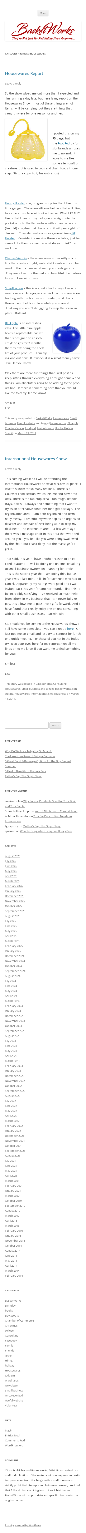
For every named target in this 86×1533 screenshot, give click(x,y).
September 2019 (15, 1206)
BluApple (11, 323)
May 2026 (11, 871)
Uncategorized (14, 1395)
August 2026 (12, 856)
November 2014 (15, 1240)
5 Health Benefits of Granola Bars (25, 771)
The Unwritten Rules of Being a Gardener (30, 756)
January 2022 (13, 1131)
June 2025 (11, 926)
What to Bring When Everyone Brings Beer (46, 831)
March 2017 (12, 1215)
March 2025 (12, 941)
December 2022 (14, 1076)
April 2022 (11, 1116)
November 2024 (15, 961)
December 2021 (14, 1136)
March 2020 (12, 1196)
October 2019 (13, 1201)
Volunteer (11, 1405)
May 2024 (11, 991)
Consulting (60, 684)
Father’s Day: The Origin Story (23, 776)
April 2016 (11, 1220)
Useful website (26, 423)
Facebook (11, 1340)
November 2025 (15, 901)
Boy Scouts (12, 1315)
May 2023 (11, 1051)
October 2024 (13, 966)
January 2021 (13, 1191)
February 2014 (14, 1275)
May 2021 (11, 1171)
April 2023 (11, 1056)
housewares (22, 694)
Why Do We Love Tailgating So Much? (28, 751)
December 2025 (14, 896)
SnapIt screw (14, 288)
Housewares (61, 418)
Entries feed (12, 1435)
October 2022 (13, 1086)
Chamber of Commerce (19, 1320)
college (9, 1330)
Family (9, 1345)
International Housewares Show (36, 459)
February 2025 (14, 946)
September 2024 (15, 971)
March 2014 (12, 1270)
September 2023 (15, 1031)
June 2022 (11, 1106)
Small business (31, 689)
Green (9, 1355)
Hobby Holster (15, 203)
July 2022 (10, 1101)
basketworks (58, 423)
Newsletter (12, 1385)
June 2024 (11, 986)
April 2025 (11, 936)
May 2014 (11, 1260)
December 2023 (14, 1016)
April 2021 (11, 1176)
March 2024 (12, 1001)
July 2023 (10, 1041)
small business (57, 694)
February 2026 (14, 886)
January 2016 (13, 1235)
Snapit (9, 433)
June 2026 (11, 866)
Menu (43, 13)
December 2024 (14, 956)
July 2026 (10, 861)
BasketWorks (44, 418)
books (9, 1310)
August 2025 (12, 916)
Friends (9, 1350)
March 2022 (12, 1121)
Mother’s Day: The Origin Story (42, 826)
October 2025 (13, 906)
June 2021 (11, 1166)
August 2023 (12, 1036)
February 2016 (14, 1230)
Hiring (9, 1360)
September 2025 (15, 911)
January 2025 (13, 951)
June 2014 (11, 1255)
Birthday (10, 1305)
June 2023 (11, 1046)
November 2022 (15, 1081)
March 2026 (12, 881)
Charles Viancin (16, 258)
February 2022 (14, 1126)
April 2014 (11, 1265)
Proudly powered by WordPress (23, 1525)
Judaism (10, 1375)
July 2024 (10, 981)
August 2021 (12, 1156)
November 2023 (15, 1021)
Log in (9, 1430)
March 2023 (12, 1061)
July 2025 (10, 921)
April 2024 (11, 996)
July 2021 (10, 1161)
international (39, 694)
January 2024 (13, 1011)
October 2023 (13, 1026)
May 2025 (11, 931)
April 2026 (11, 876)
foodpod (30, 428)
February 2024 (14, 1006)
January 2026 (13, 891)
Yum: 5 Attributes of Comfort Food (56, 811)
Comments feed (15, 1440)
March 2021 (12, 1181)
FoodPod (64, 143)
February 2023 (14, 1066)
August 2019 (12, 1210)
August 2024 (12, 976)
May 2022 (11, 1111)
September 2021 (15, 1151)
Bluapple (72, 423)
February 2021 (14, 1186)
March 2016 (12, 1225)
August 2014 (12, 1250)
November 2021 (15, 1141)
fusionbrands (45, 428)
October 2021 (13, 1146)
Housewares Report (24, 73)
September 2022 (15, 1091)
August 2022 (12, 1096)
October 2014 (13, 1245)
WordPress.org (14, 1445)
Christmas (11, 1325)
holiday (9, 1365)
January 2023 (13, 1071)
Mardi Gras (12, 1380)
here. (71, 629)
